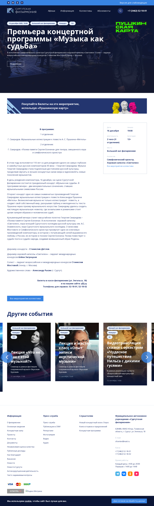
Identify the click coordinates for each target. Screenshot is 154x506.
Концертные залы (15, 430)
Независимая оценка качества (20, 447)
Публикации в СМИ (51, 426)
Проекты (11, 434)
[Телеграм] (8, 2)
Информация (67, 10)
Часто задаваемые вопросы (19, 475)
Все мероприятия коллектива (25, 298)
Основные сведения (16, 426)
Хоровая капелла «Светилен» (123, 162)
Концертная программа (90, 430)
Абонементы (103, 10)
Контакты (11, 438)
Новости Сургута (14, 467)
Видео (46, 438)
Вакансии (11, 459)
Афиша (51, 10)
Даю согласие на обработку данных (129, 501)
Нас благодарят (14, 455)
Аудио (46, 442)
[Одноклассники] (17, 2)
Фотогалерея (49, 434)
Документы (12, 442)
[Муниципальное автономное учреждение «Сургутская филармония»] (24, 10)
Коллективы (85, 10)
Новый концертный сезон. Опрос (94, 422)
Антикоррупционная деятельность (22, 471)
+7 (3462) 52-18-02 (123, 454)
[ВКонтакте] (13, 2)
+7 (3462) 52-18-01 (137, 10)
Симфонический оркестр (120, 159)
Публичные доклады (16, 451)
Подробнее (15, 63)
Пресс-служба (49, 422)
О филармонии (13, 422)
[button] (120, 10)
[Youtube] (22, 2)
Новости (11, 463)
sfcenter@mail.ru (122, 441)
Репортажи (48, 430)
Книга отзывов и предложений (93, 426)
